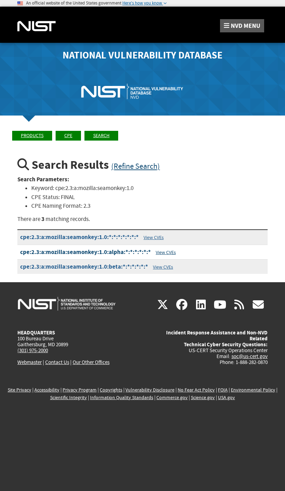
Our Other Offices (91, 362)
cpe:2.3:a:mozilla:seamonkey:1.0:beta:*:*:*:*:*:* (84, 267)
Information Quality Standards (121, 397)
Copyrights (111, 390)
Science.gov (203, 397)
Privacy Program (80, 390)
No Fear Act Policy (196, 390)
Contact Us (57, 362)
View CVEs (154, 237)
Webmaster (29, 362)
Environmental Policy (253, 390)
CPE (68, 135)
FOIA (223, 390)
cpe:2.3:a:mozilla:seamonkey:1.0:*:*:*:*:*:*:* (79, 237)
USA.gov (226, 397)
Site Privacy (19, 390)
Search (101, 135)
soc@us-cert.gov (249, 356)
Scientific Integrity (68, 397)
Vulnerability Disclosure (149, 390)
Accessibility (46, 390)
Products (32, 135)
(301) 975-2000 (32, 350)
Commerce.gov (172, 397)
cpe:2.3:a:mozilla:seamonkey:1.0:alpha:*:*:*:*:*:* (85, 252)
